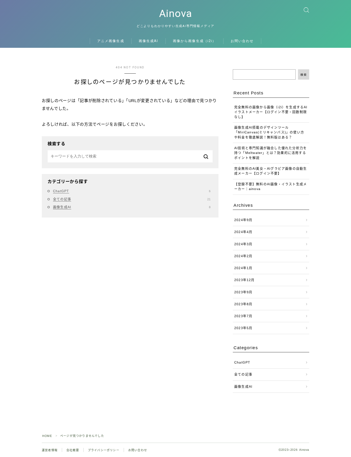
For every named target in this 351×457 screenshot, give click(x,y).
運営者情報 (50, 450)
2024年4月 (243, 232)
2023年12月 (244, 280)
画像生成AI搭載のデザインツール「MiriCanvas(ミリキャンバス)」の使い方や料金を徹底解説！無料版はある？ (269, 132)
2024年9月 (243, 220)
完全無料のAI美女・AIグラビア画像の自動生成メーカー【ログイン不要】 (270, 171)
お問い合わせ (242, 41)
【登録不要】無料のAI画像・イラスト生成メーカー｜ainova (270, 186)
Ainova (175, 13)
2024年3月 (243, 244)
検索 (303, 74)
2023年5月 (243, 328)
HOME (47, 436)
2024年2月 (243, 256)
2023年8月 (243, 304)
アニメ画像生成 (110, 41)
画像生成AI (148, 41)
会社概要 (72, 450)
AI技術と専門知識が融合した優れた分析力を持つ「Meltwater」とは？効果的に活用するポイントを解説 (270, 153)
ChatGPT (132, 191)
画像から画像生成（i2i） (194, 41)
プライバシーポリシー (103, 450)
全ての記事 (132, 199)
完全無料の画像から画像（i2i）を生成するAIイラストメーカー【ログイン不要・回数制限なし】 (271, 112)
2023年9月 (243, 292)
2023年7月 (243, 316)
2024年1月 (243, 268)
